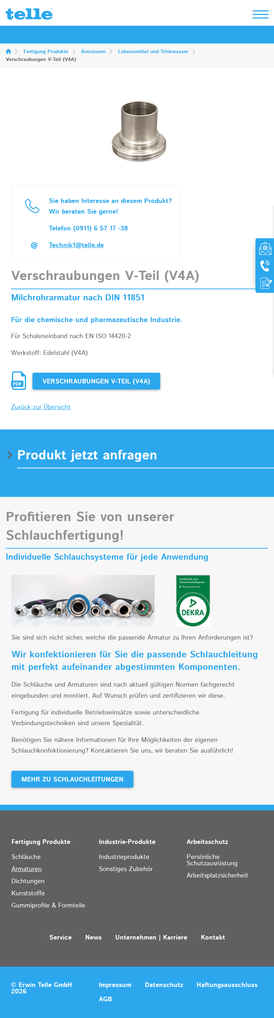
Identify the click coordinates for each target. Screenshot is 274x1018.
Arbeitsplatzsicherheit (217, 875)
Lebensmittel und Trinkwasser (153, 51)
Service (60, 937)
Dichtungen (28, 881)
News (93, 937)
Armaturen (93, 51)
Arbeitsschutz (207, 842)
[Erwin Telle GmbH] (29, 15)
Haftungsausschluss (227, 985)
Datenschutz (164, 985)
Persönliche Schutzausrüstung (212, 860)
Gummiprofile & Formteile (48, 905)
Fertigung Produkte (46, 51)
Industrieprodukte (124, 857)
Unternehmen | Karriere (151, 937)
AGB (105, 999)
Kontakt (213, 937)
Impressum (115, 985)
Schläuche (26, 857)
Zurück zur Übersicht (41, 407)
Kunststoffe (28, 893)
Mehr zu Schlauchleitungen (72, 779)
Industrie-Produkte (127, 842)
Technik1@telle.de (76, 245)
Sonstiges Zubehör (126, 869)
